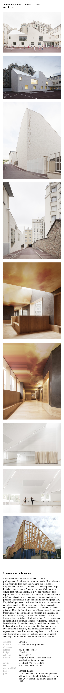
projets (28, 4)
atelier (37, 4)
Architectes (12, 5)
